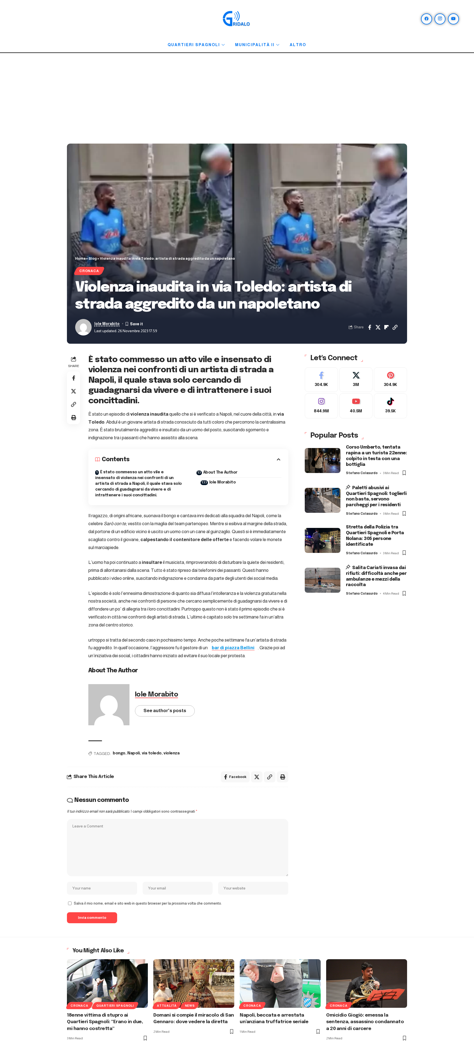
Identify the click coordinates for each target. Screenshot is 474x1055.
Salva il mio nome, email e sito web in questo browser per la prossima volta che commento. (148, 903)
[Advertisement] (237, 99)
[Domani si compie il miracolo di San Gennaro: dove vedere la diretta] (193, 983)
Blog (93, 258)
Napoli (133, 753)
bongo (119, 753)
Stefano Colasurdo (362, 473)
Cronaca (89, 271)
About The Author (220, 472)
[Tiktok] (390, 406)
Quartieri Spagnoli (194, 45)
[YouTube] (453, 18)
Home (80, 258)
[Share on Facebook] (369, 327)
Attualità (167, 1005)
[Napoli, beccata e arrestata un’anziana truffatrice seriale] (280, 983)
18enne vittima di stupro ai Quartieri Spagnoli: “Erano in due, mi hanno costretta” (105, 1022)
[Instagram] (440, 18)
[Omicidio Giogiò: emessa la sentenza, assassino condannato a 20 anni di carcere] (366, 983)
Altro (298, 45)
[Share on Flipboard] (386, 327)
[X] (356, 379)
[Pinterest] (390, 379)
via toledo (152, 753)
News (190, 1005)
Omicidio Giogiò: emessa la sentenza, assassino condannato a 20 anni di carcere (365, 1022)
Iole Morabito (107, 324)
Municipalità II (255, 45)
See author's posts (164, 710)
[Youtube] (356, 406)
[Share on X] (378, 327)
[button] (395, 327)
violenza (171, 753)
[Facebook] (426, 18)
